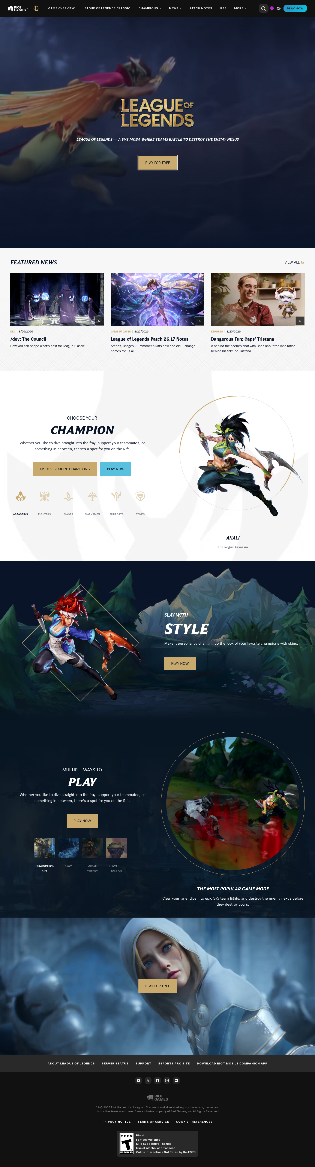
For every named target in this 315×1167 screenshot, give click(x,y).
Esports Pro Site (174, 1063)
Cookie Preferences (194, 1121)
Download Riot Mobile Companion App (232, 1063)
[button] (157, 113)
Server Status (115, 1063)
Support (144, 1063)
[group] (157, 313)
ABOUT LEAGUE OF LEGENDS (71, 1063)
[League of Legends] (37, 8)
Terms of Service (153, 1121)
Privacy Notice (116, 1121)
